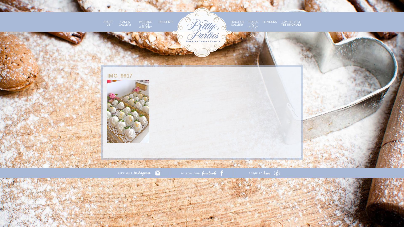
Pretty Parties (202, 32)
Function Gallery (237, 23)
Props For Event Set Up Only (253, 28)
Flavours (269, 22)
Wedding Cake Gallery (145, 24)
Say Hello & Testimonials (291, 23)
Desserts (166, 22)
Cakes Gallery (125, 23)
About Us (108, 23)
